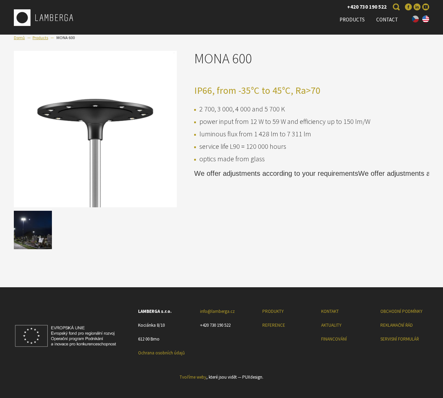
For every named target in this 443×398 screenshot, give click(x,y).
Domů (19, 37)
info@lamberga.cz (217, 311)
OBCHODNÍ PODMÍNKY (401, 311)
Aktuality (331, 325)
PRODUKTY (273, 311)
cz (415, 19)
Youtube (425, 6)
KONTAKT (330, 311)
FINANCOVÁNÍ (334, 339)
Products (352, 19)
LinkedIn (417, 6)
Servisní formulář (399, 339)
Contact (387, 19)
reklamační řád (396, 325)
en (425, 19)
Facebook (408, 6)
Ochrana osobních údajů (161, 353)
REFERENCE (273, 325)
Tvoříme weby (193, 377)
